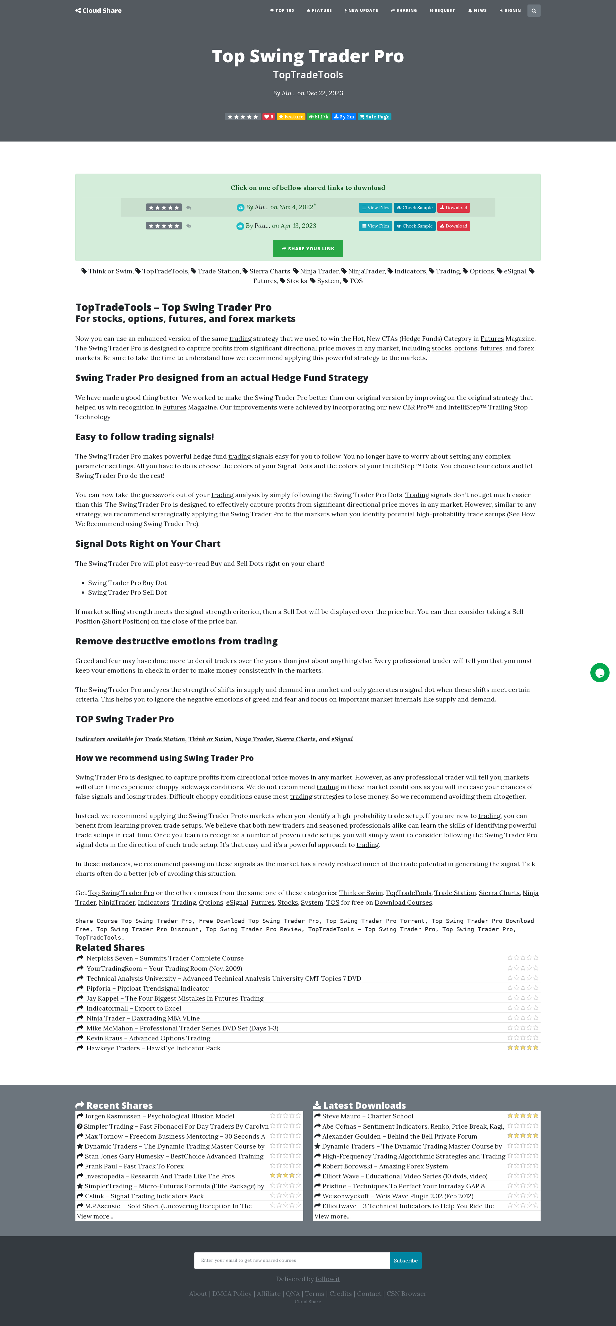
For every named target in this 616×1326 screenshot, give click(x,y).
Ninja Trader (319, 271)
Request (444, 10)
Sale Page (376, 117)
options (145, 318)
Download (455, 208)
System (328, 281)
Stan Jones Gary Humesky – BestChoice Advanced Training (173, 1156)
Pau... (262, 225)
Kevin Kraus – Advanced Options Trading (146, 1038)
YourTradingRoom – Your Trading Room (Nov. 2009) (162, 968)
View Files (377, 208)
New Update (362, 10)
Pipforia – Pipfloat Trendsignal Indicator (146, 988)
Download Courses (403, 902)
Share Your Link (311, 248)
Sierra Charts (270, 271)
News (480, 10)
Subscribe (406, 1260)
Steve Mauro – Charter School (367, 1116)
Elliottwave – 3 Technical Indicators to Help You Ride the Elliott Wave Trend (404, 1206)
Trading (448, 271)
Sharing (406, 10)
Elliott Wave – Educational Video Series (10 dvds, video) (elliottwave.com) (401, 1176)
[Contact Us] (600, 672)
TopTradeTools (308, 74)
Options (482, 271)
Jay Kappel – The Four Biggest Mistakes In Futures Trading (173, 998)
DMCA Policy (232, 1293)
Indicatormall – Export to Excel (132, 1008)
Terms (314, 1293)
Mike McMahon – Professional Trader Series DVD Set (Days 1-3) (180, 1028)
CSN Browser (407, 1293)
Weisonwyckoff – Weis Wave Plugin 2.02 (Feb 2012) (397, 1196)
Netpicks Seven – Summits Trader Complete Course (163, 958)
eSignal (515, 271)
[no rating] (243, 116)
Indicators (410, 271)
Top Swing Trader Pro (121, 893)
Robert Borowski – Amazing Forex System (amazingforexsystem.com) (381, 1166)
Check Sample (417, 208)
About (198, 1293)
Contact (369, 1293)
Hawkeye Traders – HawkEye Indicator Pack (151, 1048)
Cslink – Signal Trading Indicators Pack (143, 1196)
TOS (356, 281)
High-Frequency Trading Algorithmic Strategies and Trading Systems (409, 1156)
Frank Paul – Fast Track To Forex (133, 1166)
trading (240, 338)
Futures (265, 281)
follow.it (328, 1279)
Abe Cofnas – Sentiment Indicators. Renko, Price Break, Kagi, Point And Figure (409, 1126)
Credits (340, 1293)
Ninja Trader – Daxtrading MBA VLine (141, 1018)
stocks (107, 318)
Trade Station (219, 271)
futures (186, 318)
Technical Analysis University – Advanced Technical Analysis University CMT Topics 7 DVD (222, 978)
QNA (293, 1293)
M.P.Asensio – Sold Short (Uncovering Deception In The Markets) (164, 1206)
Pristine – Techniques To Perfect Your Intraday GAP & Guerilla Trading (399, 1186)
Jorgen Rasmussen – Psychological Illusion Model (159, 1116)
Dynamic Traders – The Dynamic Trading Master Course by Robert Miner (171, 1146)
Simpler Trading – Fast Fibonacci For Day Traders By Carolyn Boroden (173, 1126)
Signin (512, 10)
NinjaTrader (366, 271)
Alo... (289, 93)
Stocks (297, 281)
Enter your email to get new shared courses (248, 1260)
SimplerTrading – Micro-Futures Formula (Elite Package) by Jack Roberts (170, 1186)
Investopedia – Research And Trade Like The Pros (159, 1176)
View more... (95, 1216)
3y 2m (346, 117)
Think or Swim (111, 271)
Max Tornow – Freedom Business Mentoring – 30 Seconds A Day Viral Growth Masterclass (171, 1136)
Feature (321, 10)
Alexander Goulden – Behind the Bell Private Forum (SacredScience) (395, 1136)
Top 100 (284, 10)
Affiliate (269, 1293)
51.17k (321, 117)
